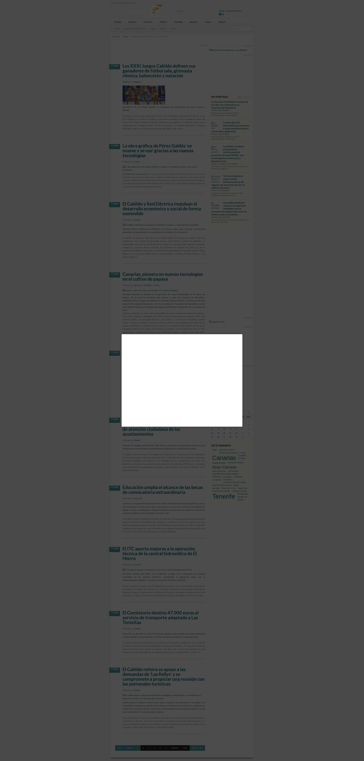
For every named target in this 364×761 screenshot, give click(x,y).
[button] (242, 334)
